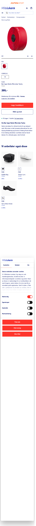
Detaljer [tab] (17, 265)
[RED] (4, 66)
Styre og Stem (5, 20)
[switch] (29, 302)
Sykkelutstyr (11, 17)
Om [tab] (28, 265)
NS (5, 77)
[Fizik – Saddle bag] (9, 165)
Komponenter (21, 17)
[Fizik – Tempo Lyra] (25, 165)
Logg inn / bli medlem (8, 98)
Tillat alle (17, 322)
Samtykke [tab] (6, 265)
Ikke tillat (17, 334)
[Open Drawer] (2, 13)
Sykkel (3, 17)
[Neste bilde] (31, 56)
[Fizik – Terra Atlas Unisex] (9, 195)
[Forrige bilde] (27, 56)
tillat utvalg (17, 328)
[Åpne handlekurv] (31, 8)
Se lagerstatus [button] (18, 118)
